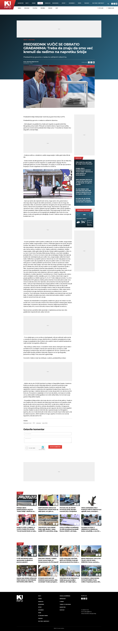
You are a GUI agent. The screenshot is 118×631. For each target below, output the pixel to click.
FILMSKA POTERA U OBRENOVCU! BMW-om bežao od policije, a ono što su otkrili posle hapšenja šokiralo (91, 529)
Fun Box (86, 3)
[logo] (27, 609)
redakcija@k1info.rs (88, 611)
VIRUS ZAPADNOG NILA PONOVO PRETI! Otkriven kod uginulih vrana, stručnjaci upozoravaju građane (91, 509)
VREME (34, 3)
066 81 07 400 (86, 609)
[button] (78, 214)
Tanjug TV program (65, 604)
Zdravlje (47, 3)
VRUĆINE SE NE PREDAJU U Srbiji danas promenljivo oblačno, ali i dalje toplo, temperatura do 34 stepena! (69, 580)
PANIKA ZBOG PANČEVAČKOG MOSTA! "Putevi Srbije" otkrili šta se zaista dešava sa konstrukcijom (84, 172)
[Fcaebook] (89, 62)
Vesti (27, 3)
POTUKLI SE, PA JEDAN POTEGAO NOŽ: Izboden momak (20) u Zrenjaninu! (84, 200)
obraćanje (38, 423)
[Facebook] (112, 4)
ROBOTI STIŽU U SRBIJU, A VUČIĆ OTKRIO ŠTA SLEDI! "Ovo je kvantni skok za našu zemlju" (26, 529)
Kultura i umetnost (98, 3)
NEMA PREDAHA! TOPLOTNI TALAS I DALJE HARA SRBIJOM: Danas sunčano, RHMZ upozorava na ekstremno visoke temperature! (91, 560)
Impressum (62, 598)
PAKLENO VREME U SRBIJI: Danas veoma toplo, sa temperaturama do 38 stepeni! (48, 560)
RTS (34, 423)
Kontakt (62, 609)
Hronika (43, 8)
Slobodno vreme (43, 615)
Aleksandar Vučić (27, 423)
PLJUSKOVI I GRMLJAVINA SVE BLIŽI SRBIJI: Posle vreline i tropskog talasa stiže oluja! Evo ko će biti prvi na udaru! (90, 580)
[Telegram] (94, 62)
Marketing (63, 607)
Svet (57, 8)
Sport (63, 3)
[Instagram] (114, 4)
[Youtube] (116, 4)
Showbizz (72, 3)
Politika (35, 8)
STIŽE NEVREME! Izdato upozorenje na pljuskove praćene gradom (25, 560)
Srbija (19, 8)
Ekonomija (55, 3)
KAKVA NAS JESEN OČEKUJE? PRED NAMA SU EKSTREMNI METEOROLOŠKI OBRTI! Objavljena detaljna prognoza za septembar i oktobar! (27, 580)
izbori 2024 (44, 423)
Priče (79, 3)
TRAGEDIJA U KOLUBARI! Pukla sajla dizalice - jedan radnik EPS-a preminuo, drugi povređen (47, 529)
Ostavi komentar (55, 446)
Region (50, 8)
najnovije (20, 3)
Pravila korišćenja (65, 595)
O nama (62, 601)
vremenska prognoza (83, 210)
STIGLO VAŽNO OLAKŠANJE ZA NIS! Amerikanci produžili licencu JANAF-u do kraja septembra (69, 529)
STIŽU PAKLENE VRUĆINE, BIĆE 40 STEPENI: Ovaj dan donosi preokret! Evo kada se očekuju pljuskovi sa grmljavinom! (69, 560)
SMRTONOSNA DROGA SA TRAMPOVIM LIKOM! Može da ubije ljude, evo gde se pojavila (84, 182)
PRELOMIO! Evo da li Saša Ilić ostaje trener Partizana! (84, 163)
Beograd (26, 8)
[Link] (91, 62)
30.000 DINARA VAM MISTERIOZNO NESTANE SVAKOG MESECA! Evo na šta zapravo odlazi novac (83, 191)
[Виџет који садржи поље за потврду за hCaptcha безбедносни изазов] (35, 448)
